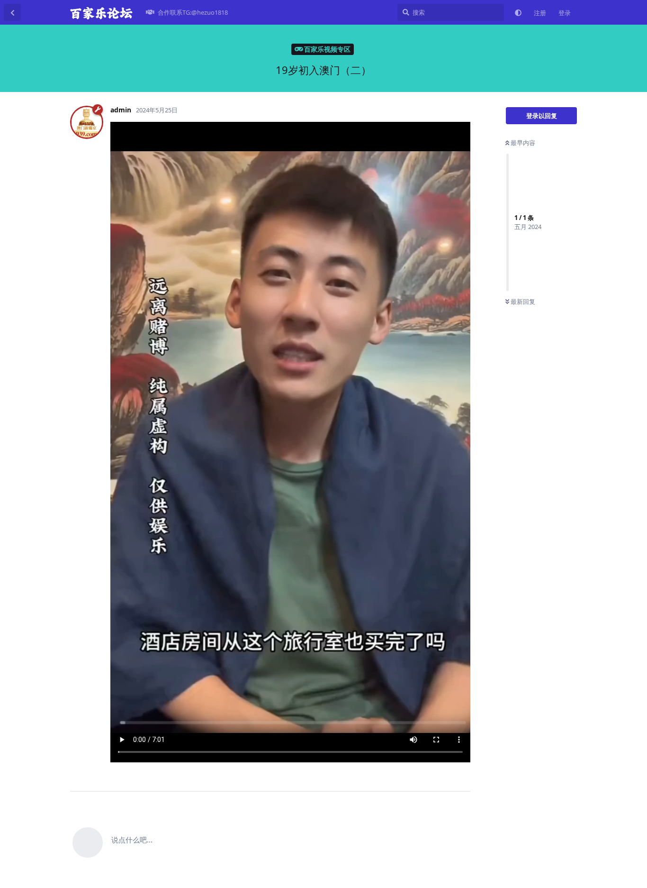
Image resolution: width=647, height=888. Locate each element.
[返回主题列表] (12, 12)
